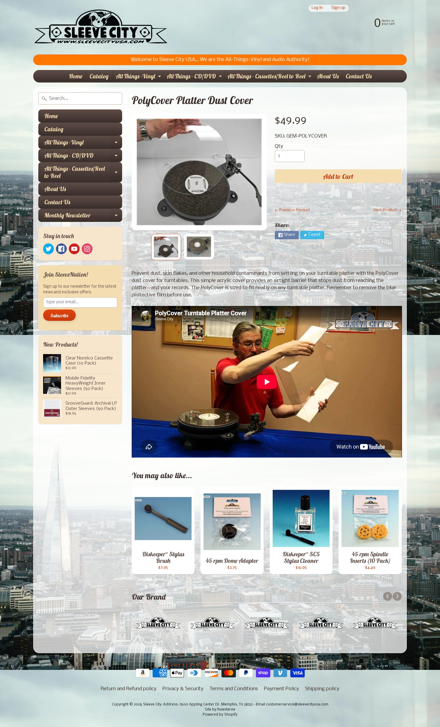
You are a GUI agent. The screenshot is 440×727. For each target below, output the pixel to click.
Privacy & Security (183, 689)
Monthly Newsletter (83, 216)
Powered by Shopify (220, 715)
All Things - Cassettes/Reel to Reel (270, 77)
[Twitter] (48, 248)
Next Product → (388, 210)
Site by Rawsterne (220, 709)
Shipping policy (322, 689)
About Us (328, 76)
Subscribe (59, 315)
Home (75, 76)
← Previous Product (292, 210)
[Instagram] (87, 248)
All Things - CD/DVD (195, 77)
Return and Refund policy (129, 689)
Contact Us (358, 76)
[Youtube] (74, 248)
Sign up (338, 8)
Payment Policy (281, 689)
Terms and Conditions (234, 689)
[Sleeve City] (100, 27)
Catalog (99, 76)
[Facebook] (61, 248)
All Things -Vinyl (139, 77)
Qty (279, 146)
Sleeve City (152, 704)
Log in (317, 8)
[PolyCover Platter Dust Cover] (166, 247)
